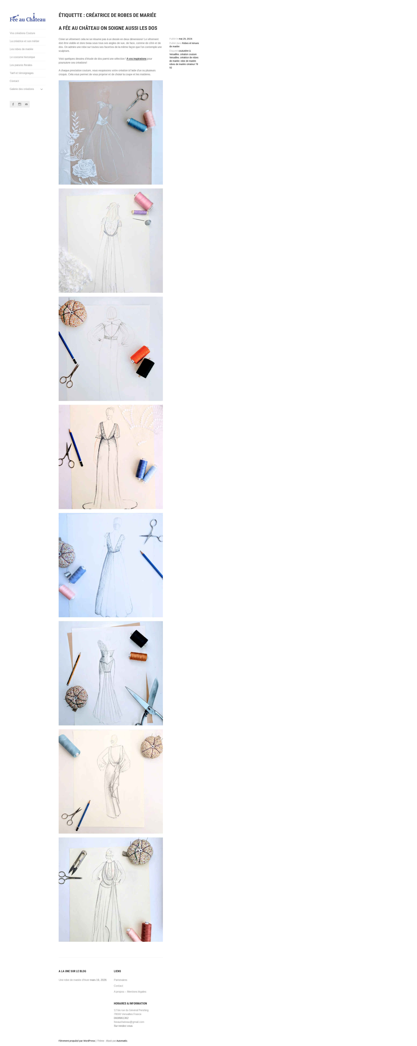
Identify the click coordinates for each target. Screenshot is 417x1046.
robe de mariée (188, 61)
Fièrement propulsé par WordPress (77, 1040)
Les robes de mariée (21, 49)
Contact (14, 81)
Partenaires (120, 980)
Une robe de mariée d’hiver (74, 980)
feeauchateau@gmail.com (129, 1022)
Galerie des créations (22, 89)
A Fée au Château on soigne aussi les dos (108, 28)
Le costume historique (22, 57)
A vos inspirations (136, 58)
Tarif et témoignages (22, 73)
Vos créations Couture (22, 33)
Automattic (121, 1040)
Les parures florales (21, 65)
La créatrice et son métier (24, 41)
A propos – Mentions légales (130, 991)
